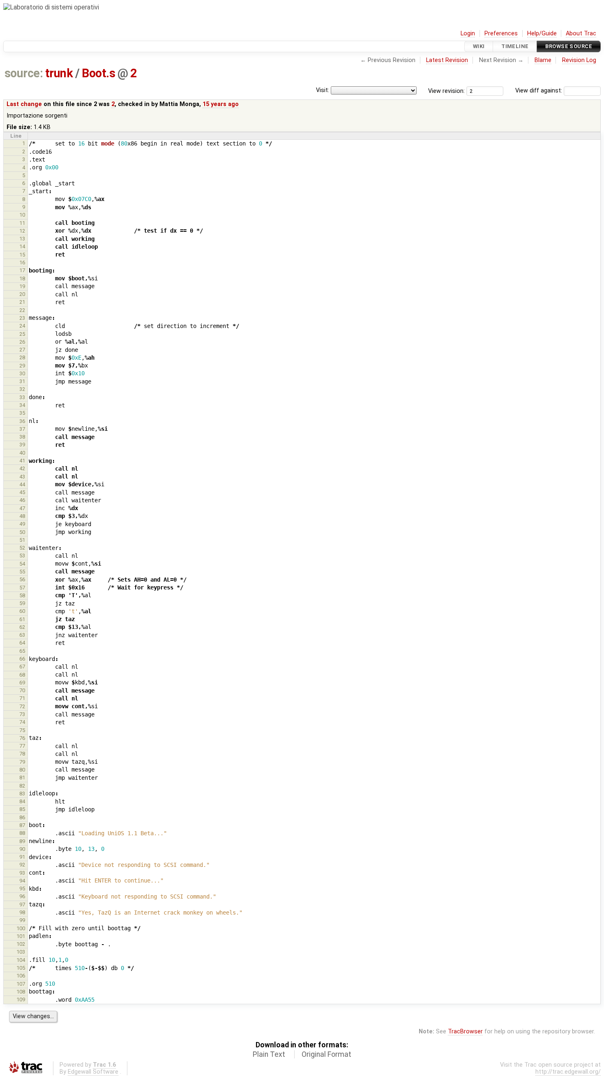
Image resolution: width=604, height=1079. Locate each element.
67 (22, 666)
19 (22, 286)
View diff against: (539, 90)
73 (22, 714)
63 (22, 635)
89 (22, 841)
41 (22, 460)
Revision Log (579, 60)
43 (22, 477)
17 (22, 270)
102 (20, 944)
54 (22, 564)
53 (22, 555)
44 (22, 484)
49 (22, 524)
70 (22, 690)
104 (20, 960)
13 (22, 239)
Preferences (501, 33)
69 (22, 682)
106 (20, 976)
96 (22, 896)
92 (22, 865)
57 (22, 588)
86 (22, 817)
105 (20, 968)
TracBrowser (465, 1031)
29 (22, 366)
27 (22, 350)
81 (22, 777)
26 (22, 342)
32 (22, 389)
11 (22, 223)
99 (22, 920)
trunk (59, 73)
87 (22, 825)
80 (22, 770)
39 (22, 444)
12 (22, 231)
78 (22, 754)
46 (22, 500)
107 (20, 984)
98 (22, 912)
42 (22, 468)
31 (22, 381)
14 (22, 246)
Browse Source (568, 46)
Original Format (326, 1054)
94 (22, 881)
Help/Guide (542, 33)
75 (22, 730)
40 (22, 453)
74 (22, 722)
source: (24, 73)
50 (22, 532)
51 (22, 540)
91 (22, 857)
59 (22, 603)
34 (22, 405)
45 (22, 492)
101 (20, 936)
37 (22, 429)
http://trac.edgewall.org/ (568, 1071)
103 (20, 952)
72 (22, 706)
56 (22, 579)
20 (22, 294)
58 (22, 595)
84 (22, 801)
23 (22, 318)
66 (22, 659)
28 (22, 357)
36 (22, 421)
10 (22, 215)
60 (22, 611)
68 (22, 675)
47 (22, 508)
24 (22, 326)
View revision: (446, 90)
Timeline (514, 46)
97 (22, 904)
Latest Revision (447, 60)
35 (22, 413)
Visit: (322, 90)
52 (22, 548)
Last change (24, 104)
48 (22, 516)
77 (22, 746)
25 (22, 334)
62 (22, 627)
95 (22, 888)
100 (20, 928)
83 (22, 793)
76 (22, 738)
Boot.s (98, 73)
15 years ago (221, 104)
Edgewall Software (93, 1071)
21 (22, 302)
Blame (543, 60)
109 (20, 999)
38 (22, 437)
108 (20, 992)
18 (22, 278)
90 (22, 849)
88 (22, 833)
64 (22, 643)
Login (468, 33)
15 (22, 255)
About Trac (581, 33)
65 (22, 651)
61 (22, 619)
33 (22, 397)
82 (22, 786)
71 (22, 698)
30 (22, 373)
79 (22, 762)
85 (22, 809)
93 (22, 873)
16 (22, 262)
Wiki (479, 46)
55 (22, 571)
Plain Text (269, 1054)
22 (22, 310)
